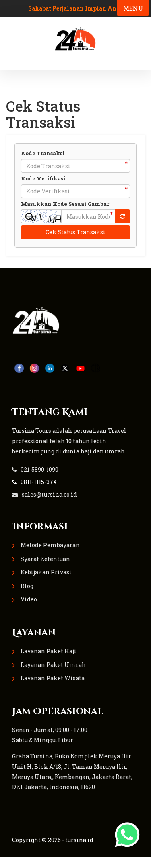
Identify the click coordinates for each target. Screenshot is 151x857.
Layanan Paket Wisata (53, 678)
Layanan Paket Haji (49, 651)
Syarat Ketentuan (45, 559)
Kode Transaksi (43, 153)
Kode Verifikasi (43, 178)
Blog (27, 586)
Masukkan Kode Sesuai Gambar (65, 203)
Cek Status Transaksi (75, 232)
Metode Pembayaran (50, 545)
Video (29, 599)
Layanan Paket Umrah (53, 665)
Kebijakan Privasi (46, 572)
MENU (133, 8)
